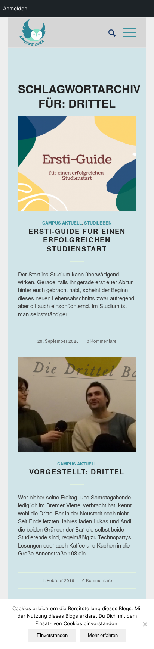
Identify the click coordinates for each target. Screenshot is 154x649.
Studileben (97, 223)
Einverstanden (52, 635)
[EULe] (65, 32)
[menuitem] (108, 32)
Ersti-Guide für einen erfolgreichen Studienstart (77, 240)
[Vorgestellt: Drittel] (77, 404)
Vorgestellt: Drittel (76, 472)
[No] (144, 624)
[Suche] (108, 32)
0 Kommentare (102, 341)
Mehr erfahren (103, 635)
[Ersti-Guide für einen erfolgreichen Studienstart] (77, 163)
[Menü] (126, 32)
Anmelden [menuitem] (15, 8)
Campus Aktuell (62, 223)
